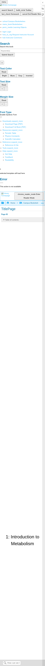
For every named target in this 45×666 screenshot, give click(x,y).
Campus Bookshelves (32, 203)
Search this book (6, 47)
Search (5, 663)
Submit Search (7, 55)
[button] (9, 157)
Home (13, 203)
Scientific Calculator (12, 139)
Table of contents (12, 220)
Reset (4, 72)
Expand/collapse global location (42, 202)
